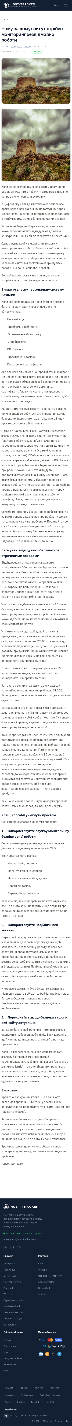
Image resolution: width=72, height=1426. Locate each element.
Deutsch (39, 1387)
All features (9, 1324)
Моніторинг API (12, 1281)
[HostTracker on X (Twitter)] (20, 1247)
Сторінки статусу (13, 1318)
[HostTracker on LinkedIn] (6, 1247)
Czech (8, 1402)
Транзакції (9, 1269)
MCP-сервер (10, 1364)
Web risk (8, 1294)
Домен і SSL (9, 1275)
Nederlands (27, 1395)
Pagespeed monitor (13, 1300)
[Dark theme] (16, 1416)
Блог (40, 1263)
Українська (11, 1409)
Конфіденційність (39, 1415)
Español (24, 1387)
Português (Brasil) (50, 1395)
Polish (21, 1402)
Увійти (7, 1340)
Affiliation (43, 1294)
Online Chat (44, 1288)
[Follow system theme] (6, 1416)
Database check (11, 1306)
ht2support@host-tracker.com (19, 1239)
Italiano (54, 1387)
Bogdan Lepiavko (21, 46)
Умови (24, 1415)
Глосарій (43, 1269)
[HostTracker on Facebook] (13, 1247)
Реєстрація (9, 1346)
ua (55, 5)
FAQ (5, 1370)
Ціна (5, 1352)
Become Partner (46, 1281)
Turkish (35, 1402)
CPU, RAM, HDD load (13, 1312)
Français (10, 1395)
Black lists (8, 1288)
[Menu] (66, 5)
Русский (50, 1402)
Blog (7, 19)
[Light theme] (11, 1416)
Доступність (10, 1263)
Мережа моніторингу (50, 1275)
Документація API (13, 1358)
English (9, 1387)
